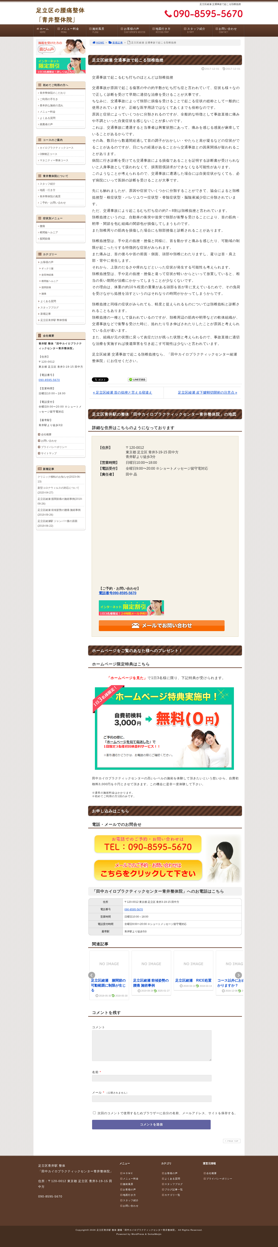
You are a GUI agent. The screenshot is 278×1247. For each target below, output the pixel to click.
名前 (95, 1072)
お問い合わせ (228, 30)
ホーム (44, 30)
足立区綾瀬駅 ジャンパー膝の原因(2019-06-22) (57, 523)
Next (238, 975)
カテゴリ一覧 (172, 1195)
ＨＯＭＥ (128, 1173)
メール (97, 1092)
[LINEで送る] (137, 379)
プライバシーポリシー (54, 447)
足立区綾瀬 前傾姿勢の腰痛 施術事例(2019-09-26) (59, 512)
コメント (98, 1027)
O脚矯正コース (48, 154)
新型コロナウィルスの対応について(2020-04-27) (58, 490)
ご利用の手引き (49, 99)
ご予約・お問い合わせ (53, 202)
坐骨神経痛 (47, 274)
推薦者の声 (46, 124)
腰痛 (42, 226)
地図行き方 (163, 30)
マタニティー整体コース (54, 160)
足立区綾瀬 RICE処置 (193, 980)
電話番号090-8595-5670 (117, 593)
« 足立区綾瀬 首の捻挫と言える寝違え (122, 392)
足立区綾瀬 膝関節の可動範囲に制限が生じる (108, 985)
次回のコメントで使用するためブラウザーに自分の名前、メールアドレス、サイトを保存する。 (168, 1113)
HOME (100, 42)
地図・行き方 (47, 190)
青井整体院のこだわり (53, 92)
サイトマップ (49, 453)
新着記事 (118, 42)
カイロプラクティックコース (57, 147)
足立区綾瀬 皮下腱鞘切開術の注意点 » (207, 392)
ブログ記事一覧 (174, 1189)
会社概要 (46, 434)
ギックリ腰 (47, 268)
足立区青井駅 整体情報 (53, 320)
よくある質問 (47, 118)
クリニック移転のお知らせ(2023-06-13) (59, 479)
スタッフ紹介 (196, 30)
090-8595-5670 (133, 909)
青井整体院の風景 (50, 196)
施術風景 (98, 30)
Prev (91, 975)
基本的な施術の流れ (51, 105)
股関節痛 (45, 238)
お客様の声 (134, 30)
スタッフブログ (49, 307)
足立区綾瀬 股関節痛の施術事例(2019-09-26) (60, 501)
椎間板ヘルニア (49, 232)
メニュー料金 (70, 30)
